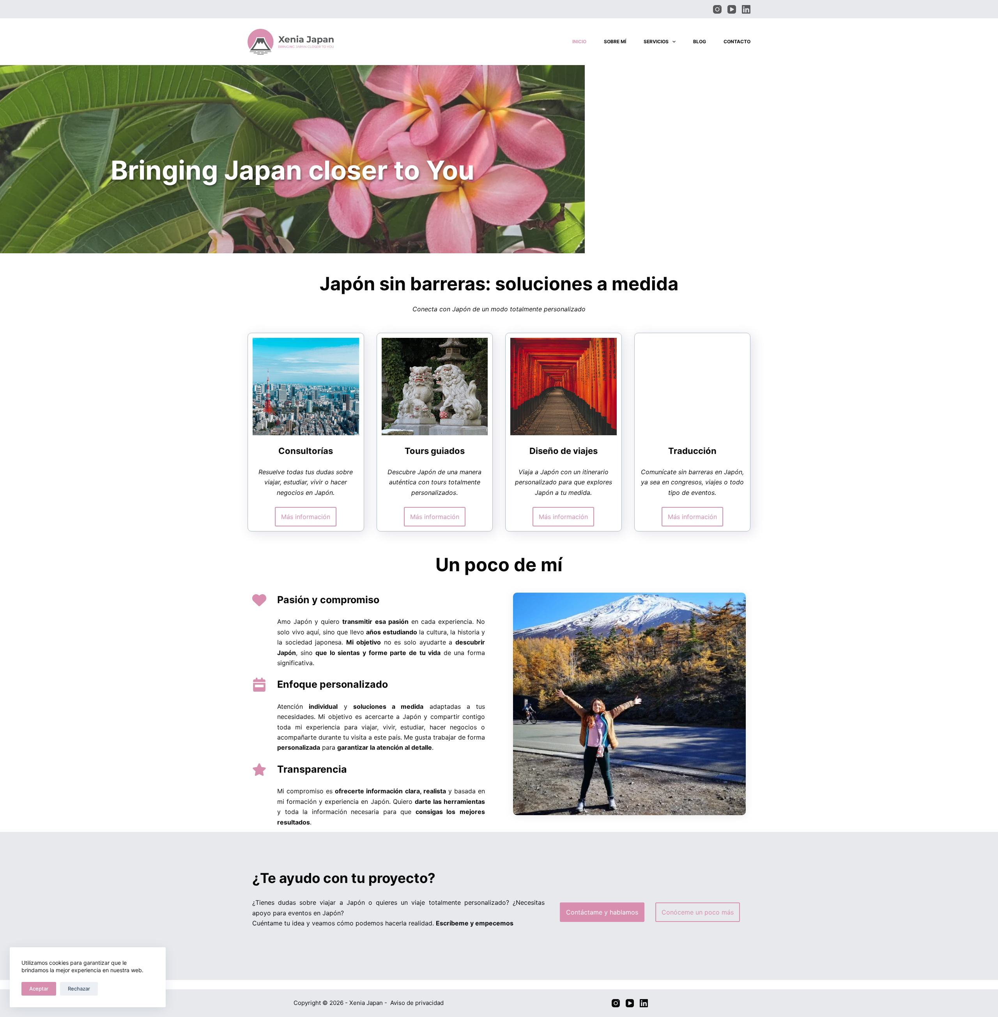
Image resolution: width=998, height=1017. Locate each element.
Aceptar (38, 988)
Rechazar (79, 988)
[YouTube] (731, 9)
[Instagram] (717, 9)
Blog (699, 41)
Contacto (737, 41)
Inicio (579, 41)
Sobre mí (615, 41)
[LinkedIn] (746, 9)
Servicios (656, 41)
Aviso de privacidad (417, 1002)
